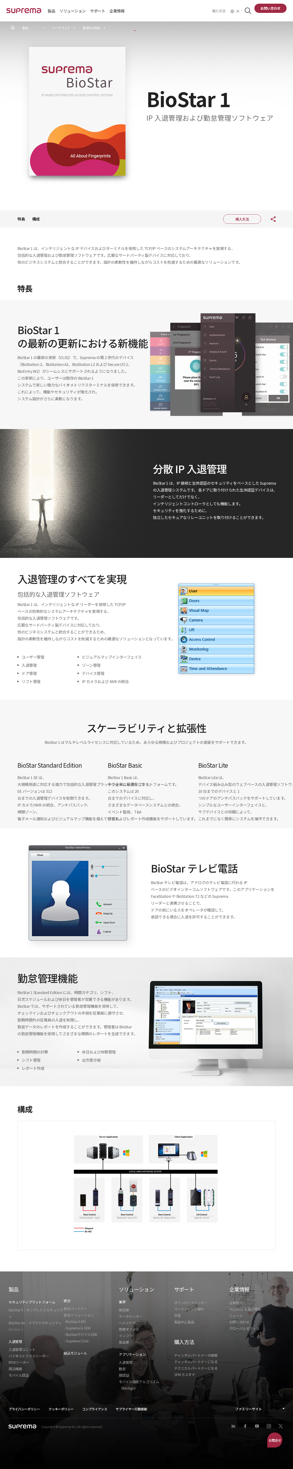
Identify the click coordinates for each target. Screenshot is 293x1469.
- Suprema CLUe (76, 1340)
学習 (177, 1315)
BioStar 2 (16, 1329)
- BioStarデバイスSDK (80, 1334)
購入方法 (220, 10)
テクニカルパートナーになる (196, 1368)
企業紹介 (236, 1302)
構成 (36, 219)
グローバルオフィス (244, 1328)
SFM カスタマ (184, 1374)
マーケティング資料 (189, 1309)
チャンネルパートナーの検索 (196, 1355)
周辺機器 (15, 1368)
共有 (270, 219)
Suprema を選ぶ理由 (245, 1309)
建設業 (124, 1309)
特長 (21, 219)
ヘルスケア (127, 1322)
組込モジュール (75, 1353)
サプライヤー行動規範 (131, 1409)
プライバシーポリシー (24, 1409)
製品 (25, 28)
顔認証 (124, 1375)
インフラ (125, 1335)
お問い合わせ (270, 8)
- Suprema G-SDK (77, 1327)
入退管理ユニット (22, 1349)
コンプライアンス (94, 1409)
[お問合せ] (274, 1440)
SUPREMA (23, 12)
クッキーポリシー (61, 1409)
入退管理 (125, 1362)
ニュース (235, 1315)
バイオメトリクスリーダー (29, 1355)
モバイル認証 (19, 1375)
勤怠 (122, 1368)
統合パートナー (75, 1308)
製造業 (124, 1342)
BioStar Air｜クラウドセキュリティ (35, 1322)
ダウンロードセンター (191, 1302)
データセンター (130, 1316)
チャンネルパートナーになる (196, 1361)
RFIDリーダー (19, 1362)
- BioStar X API (75, 1321)
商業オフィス (129, 1329)
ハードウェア (61, 28)
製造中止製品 (91, 28)
